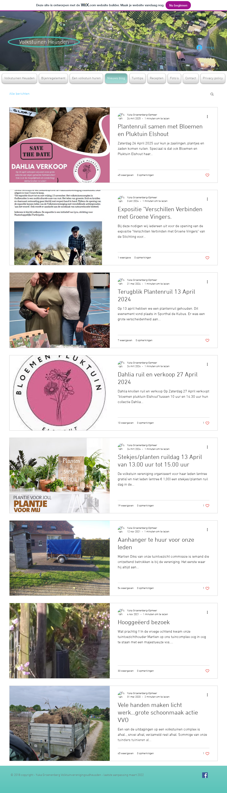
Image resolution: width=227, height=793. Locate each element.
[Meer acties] (208, 116)
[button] (212, 94)
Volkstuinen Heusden (44, 42)
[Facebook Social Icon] (205, 775)
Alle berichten (19, 94)
